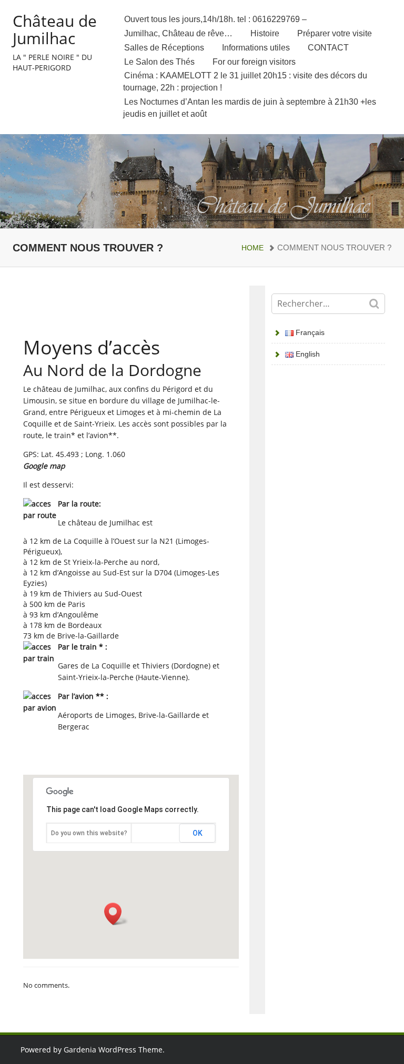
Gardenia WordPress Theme (113, 1050)
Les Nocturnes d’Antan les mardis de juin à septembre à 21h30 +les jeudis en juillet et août (249, 107)
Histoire (264, 33)
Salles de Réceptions (164, 47)
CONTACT (328, 47)
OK (198, 833)
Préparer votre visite (334, 33)
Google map (44, 466)
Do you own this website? (89, 833)
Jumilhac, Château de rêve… (178, 33)
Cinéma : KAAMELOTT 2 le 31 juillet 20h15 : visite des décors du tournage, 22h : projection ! (245, 81)
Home (252, 248)
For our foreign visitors (254, 61)
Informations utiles (256, 47)
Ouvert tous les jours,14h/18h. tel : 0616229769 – (215, 19)
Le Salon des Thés (159, 61)
